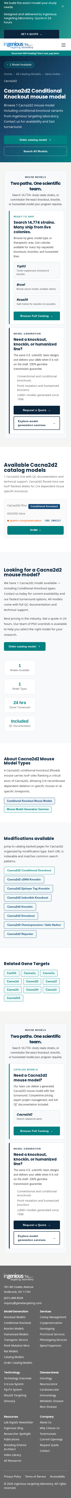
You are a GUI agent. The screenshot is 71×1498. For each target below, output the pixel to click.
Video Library (12, 1455)
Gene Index (52, 74)
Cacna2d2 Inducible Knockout (27, 897)
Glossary (9, 1401)
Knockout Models (15, 1317)
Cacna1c (49, 973)
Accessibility (57, 1476)
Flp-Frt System (13, 1389)
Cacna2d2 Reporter (20, 934)
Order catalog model (33, 139)
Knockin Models (14, 1328)
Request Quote (49, 1445)
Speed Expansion (50, 1345)
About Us (45, 1422)
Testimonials (48, 1434)
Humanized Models (16, 1334)
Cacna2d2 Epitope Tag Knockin (28, 888)
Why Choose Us (50, 1428)
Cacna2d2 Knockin (20, 906)
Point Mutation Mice (17, 1345)
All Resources (12, 1460)
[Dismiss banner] (62, 6)
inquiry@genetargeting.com (23, 1303)
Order (34, 530)
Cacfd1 (11, 973)
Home (8, 74)
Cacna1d (13, 981)
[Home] (18, 45)
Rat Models (11, 1351)
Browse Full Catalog (36, 315)
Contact (45, 1451)
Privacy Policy (12, 1476)
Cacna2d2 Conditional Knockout (29, 870)
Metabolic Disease (52, 1401)
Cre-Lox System (14, 1384)
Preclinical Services (52, 1334)
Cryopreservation (51, 1323)
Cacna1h (13, 989)
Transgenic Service (16, 1340)
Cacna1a (30, 973)
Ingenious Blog (13, 1428)
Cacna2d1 (13, 997)
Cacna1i (51, 989)
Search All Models (35, 151)
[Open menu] (63, 45)
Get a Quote (31, 34)
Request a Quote (37, 410)
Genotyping (47, 1328)
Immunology (48, 1395)
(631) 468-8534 (13, 1298)
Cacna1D (32, 981)
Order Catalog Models (18, 1363)
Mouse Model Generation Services (28, 809)
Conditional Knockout (17, 1323)
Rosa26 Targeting (15, 1395)
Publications (12, 1439)
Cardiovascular (49, 1389)
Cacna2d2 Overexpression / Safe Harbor (34, 924)
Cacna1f (51, 981)
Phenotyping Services (53, 1340)
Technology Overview (17, 1378)
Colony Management (53, 1317)
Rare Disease (48, 1407)
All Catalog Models (28, 74)
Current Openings (51, 1439)
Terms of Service (35, 1476)
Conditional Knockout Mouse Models (29, 800)
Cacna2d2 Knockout (21, 915)
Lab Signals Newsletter (18, 1422)
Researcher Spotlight (17, 1434)
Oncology (46, 1378)
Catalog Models (14, 1357)
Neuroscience (48, 1384)
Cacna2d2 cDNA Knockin (24, 879)
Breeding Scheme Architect (15, 1447)
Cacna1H (32, 989)
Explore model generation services (37, 423)
